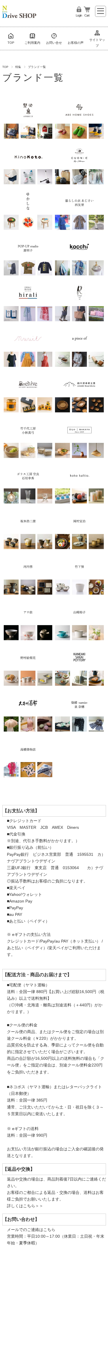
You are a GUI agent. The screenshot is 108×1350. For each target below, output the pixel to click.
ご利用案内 (32, 42)
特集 (18, 66)
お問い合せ (54, 42)
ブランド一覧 (33, 77)
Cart (86, 15)
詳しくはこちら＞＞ (25, 1205)
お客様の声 (76, 42)
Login (79, 15)
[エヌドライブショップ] (19, 9)
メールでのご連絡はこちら (31, 1229)
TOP (10, 42)
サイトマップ (97, 42)
